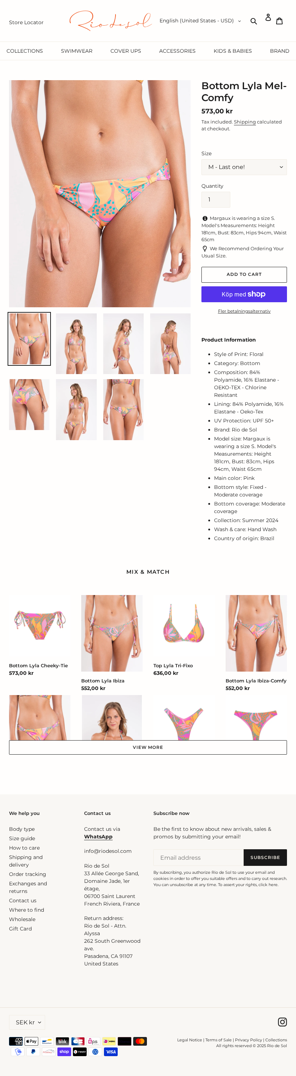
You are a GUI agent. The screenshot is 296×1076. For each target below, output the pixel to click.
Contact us (22, 900)
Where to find (26, 910)
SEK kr (25, 1022)
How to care (24, 848)
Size (206, 153)
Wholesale (22, 919)
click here (268, 884)
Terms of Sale (218, 1039)
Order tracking (27, 874)
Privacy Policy (249, 1039)
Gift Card (20, 928)
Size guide (22, 838)
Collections (276, 1039)
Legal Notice (189, 1039)
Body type (22, 829)
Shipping (245, 122)
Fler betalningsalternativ (244, 311)
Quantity (212, 186)
